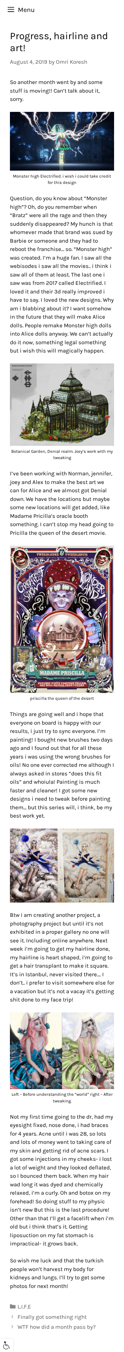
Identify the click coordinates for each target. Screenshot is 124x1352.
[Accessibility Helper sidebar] (6, 1345)
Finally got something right (52, 1316)
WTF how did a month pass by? (57, 1326)
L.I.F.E (24, 1306)
